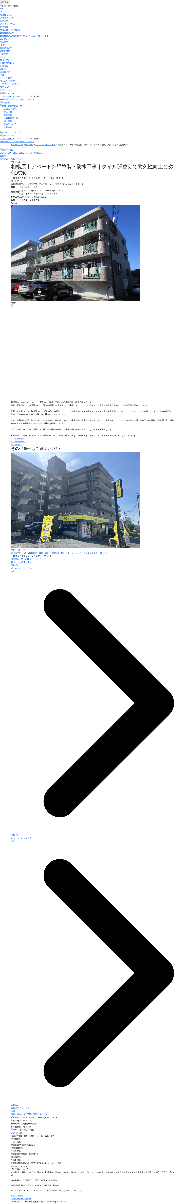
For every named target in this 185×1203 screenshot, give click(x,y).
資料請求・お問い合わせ (17, 99)
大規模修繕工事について (11, 35)
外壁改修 (8, 115)
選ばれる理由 (10, 109)
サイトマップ (17, 1195)
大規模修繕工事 (11, 118)
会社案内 (8, 127)
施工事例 (8, 121)
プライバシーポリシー (21, 1198)
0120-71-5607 (6, 96)
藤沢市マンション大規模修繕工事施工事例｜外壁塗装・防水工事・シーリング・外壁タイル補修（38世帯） (59, 553)
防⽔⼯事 (8, 112)
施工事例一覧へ (18, 441)
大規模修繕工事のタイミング (36, 35)
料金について (10, 124)
